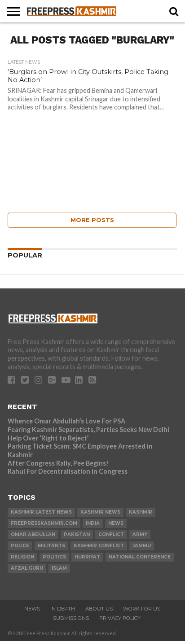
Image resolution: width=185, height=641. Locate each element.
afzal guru (27, 568)
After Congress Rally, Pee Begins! (58, 463)
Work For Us (141, 609)
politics (54, 557)
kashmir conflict (99, 546)
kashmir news (100, 512)
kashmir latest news (41, 512)
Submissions (71, 618)
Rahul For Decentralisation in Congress (68, 471)
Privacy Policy (120, 618)
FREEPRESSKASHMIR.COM (44, 523)
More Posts (92, 220)
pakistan (77, 534)
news (115, 523)
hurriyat (87, 557)
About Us (99, 609)
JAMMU (141, 546)
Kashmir (140, 512)
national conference (140, 557)
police (20, 546)
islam (59, 568)
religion (22, 557)
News (32, 609)
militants (51, 546)
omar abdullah (33, 534)
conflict (111, 534)
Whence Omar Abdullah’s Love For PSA (66, 421)
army (139, 534)
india (93, 523)
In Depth (62, 609)
